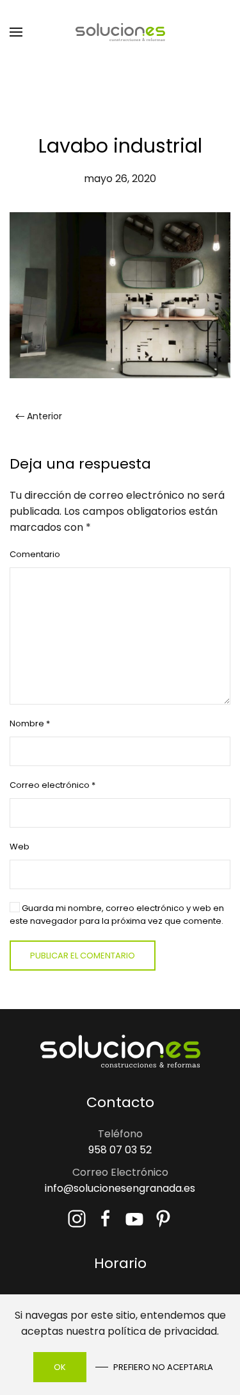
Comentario (35, 554)
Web (19, 846)
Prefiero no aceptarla (163, 1367)
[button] (16, 32)
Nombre (30, 723)
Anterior (44, 416)
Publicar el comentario (82, 955)
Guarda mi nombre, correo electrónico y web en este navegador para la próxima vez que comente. (117, 914)
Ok (60, 1367)
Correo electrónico (52, 785)
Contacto (120, 1102)
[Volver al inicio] (120, 32)
